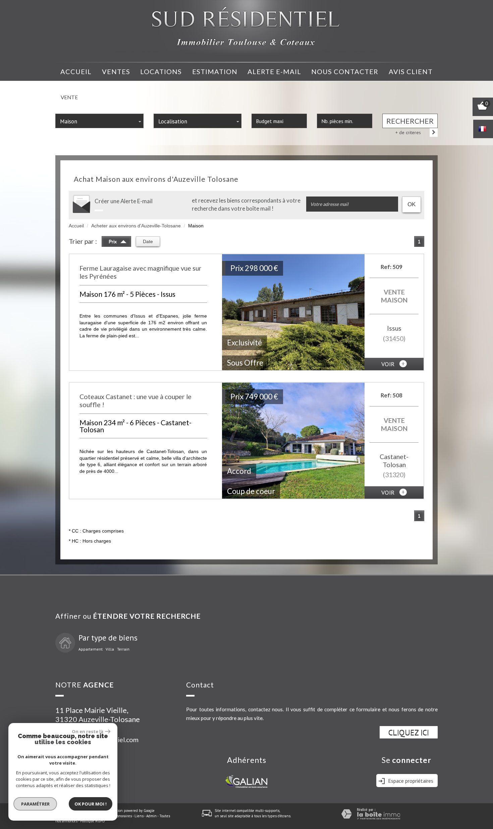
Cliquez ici (408, 732)
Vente (69, 97)
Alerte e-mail (274, 71)
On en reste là (87, 731)
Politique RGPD (92, 821)
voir (388, 364)
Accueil (76, 71)
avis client (411, 71)
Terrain (123, 649)
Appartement (90, 649)
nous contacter (344, 71)
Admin (151, 816)
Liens (139, 816)
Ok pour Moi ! (90, 804)
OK (411, 204)
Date (148, 241)
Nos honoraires (120, 816)
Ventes (116, 71)
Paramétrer (35, 804)
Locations (161, 71)
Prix (113, 241)
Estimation (214, 71)
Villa (110, 649)
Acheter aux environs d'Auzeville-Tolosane (136, 225)
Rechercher (410, 121)
